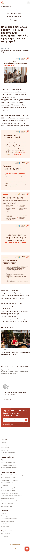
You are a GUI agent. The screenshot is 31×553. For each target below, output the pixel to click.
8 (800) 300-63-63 (6, 6)
